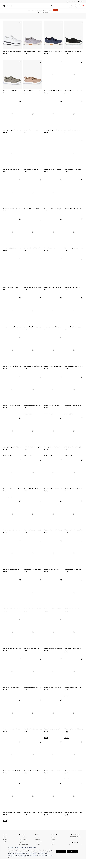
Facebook (53, 839)
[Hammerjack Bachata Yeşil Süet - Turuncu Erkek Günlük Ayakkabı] (12, 592)
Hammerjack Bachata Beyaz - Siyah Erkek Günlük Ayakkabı (53, 609)
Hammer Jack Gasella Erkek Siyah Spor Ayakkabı (53, 447)
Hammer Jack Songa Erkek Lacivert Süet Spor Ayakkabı (12, 405)
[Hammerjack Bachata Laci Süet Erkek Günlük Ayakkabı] (12, 632)
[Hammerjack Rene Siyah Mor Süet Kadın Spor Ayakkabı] (12, 754)
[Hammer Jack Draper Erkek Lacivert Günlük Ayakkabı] (12, 114)
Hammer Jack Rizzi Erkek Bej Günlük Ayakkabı (33, 90)
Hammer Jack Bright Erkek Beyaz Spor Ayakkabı (12, 447)
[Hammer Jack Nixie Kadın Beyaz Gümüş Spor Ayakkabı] (73, 192)
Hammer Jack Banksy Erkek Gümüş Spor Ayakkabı (12, 366)
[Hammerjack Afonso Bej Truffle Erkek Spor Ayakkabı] (53, 713)
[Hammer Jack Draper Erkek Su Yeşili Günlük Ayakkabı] (53, 114)
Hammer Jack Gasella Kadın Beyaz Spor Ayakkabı (74, 447)
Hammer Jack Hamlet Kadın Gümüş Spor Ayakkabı (33, 488)
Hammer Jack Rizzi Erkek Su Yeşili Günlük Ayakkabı (12, 90)
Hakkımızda (5, 837)
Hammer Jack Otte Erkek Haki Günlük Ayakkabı (12, 569)
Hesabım (74, 1)
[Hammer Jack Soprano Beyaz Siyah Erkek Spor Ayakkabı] (73, 553)
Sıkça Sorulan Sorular (23, 844)
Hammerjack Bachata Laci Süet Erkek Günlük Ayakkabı (12, 648)
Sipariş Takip (80, 1)
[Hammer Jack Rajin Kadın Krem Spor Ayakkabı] (73, 232)
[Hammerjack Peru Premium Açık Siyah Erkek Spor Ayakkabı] (73, 754)
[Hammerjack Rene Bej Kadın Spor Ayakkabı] (32, 754)
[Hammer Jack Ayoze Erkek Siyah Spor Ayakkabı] (12, 192)
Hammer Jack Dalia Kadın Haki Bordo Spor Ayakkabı (33, 287)
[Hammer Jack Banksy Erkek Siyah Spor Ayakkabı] (73, 350)
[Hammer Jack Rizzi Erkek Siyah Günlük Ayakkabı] (73, 35)
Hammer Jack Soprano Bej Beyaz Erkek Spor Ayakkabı (53, 569)
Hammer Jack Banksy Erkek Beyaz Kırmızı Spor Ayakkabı (33, 366)
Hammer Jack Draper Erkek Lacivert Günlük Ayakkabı (12, 130)
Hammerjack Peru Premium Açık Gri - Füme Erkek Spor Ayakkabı (53, 770)
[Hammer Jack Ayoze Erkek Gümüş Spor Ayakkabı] (73, 153)
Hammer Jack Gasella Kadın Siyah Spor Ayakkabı (12, 488)
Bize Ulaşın (5, 839)
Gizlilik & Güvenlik (22, 839)
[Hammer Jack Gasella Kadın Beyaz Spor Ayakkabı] (73, 431)
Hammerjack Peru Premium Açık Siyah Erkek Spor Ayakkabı (74, 770)
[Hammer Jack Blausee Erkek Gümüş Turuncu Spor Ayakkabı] (53, 472)
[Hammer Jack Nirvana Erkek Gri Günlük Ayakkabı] (12, 232)
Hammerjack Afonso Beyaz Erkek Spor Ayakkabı (74, 729)
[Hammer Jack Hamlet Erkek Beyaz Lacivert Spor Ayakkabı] (12, 310)
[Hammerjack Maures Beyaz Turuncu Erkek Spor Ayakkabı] (32, 713)
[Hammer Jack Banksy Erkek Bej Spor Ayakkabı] (53, 350)
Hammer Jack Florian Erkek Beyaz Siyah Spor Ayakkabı (33, 169)
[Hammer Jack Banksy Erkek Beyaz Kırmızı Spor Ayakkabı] (32, 350)
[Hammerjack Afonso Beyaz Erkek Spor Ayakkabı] (73, 713)
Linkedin (52, 842)
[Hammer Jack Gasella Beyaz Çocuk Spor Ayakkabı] (32, 389)
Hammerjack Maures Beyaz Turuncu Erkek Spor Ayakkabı (33, 729)
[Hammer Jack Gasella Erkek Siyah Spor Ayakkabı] (53, 431)
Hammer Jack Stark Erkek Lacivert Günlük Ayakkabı (74, 90)
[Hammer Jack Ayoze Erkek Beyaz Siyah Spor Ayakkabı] (53, 153)
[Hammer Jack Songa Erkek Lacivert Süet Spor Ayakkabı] (12, 389)
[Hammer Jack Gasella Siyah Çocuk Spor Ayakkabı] (53, 389)
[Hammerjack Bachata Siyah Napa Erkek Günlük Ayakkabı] (73, 592)
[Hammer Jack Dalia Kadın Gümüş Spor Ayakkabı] (53, 271)
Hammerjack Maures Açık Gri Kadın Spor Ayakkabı (74, 687)
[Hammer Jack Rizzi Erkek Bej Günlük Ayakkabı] (32, 74)
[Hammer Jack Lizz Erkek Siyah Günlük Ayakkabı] (53, 232)
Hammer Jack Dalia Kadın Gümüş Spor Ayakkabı (53, 287)
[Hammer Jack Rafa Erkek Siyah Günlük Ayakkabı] (73, 114)
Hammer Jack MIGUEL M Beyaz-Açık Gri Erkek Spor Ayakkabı (74, 648)
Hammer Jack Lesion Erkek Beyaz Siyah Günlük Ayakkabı (12, 51)
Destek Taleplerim (39, 842)
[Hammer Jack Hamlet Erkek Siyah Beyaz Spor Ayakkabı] (53, 310)
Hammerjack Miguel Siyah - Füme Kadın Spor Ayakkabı (53, 648)
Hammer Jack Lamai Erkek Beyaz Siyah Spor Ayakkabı (33, 687)
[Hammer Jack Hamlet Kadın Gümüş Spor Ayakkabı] (32, 472)
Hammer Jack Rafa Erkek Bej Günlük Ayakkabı (12, 169)
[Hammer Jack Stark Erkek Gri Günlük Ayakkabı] (53, 74)
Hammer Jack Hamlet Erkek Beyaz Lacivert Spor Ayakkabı (12, 327)
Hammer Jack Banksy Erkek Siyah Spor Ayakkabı (74, 366)
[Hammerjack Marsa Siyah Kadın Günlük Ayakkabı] (12, 796)
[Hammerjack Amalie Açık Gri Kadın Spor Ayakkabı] (32, 796)
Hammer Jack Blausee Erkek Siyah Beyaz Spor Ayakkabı (33, 530)
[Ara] (52, 6)
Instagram (53, 837)
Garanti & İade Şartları (23, 837)
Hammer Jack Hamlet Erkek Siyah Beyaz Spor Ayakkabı (53, 327)
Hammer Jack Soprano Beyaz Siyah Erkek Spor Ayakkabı (74, 569)
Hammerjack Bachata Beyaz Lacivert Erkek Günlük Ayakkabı (33, 609)
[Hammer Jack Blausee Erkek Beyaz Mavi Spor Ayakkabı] (73, 472)
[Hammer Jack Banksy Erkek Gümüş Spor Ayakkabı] (12, 350)
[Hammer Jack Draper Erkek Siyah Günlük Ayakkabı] (32, 114)
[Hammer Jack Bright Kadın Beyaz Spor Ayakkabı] (73, 389)
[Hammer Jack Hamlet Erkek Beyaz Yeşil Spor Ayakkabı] (73, 271)
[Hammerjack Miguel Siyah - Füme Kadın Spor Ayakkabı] (53, 632)
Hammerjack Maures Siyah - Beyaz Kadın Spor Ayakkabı (12, 729)
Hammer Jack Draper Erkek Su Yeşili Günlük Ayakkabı (53, 130)
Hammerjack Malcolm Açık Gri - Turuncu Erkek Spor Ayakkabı (53, 687)
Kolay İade (68, 1)
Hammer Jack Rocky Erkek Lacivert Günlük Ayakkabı (53, 51)
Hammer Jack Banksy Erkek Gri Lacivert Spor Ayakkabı (74, 327)
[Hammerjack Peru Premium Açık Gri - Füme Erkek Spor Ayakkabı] (53, 754)
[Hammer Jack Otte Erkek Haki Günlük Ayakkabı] (12, 553)
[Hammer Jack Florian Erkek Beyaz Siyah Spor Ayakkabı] (32, 153)
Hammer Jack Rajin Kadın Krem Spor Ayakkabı (74, 248)
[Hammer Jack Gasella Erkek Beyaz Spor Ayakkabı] (32, 431)
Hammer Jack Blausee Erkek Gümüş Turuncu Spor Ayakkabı (53, 488)
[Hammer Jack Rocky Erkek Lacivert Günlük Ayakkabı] (53, 35)
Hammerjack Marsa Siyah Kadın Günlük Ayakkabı (12, 812)
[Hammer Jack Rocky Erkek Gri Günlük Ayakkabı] (32, 35)
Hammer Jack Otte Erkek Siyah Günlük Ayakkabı (74, 530)
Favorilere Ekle (20, 22)
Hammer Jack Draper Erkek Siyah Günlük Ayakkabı (33, 130)
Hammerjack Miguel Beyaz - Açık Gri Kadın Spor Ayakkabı (33, 648)
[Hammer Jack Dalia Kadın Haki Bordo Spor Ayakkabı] (32, 271)
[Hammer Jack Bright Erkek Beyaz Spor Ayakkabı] (12, 431)
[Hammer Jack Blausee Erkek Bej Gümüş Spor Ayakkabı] (12, 514)
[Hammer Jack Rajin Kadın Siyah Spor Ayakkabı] (12, 271)
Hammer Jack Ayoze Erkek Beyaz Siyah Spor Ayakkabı (53, 169)
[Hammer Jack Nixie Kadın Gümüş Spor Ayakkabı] (53, 192)
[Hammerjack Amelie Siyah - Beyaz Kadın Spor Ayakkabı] (73, 796)
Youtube (52, 844)
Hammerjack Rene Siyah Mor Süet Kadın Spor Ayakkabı (12, 770)
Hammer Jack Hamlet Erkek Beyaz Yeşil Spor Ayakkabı (74, 287)
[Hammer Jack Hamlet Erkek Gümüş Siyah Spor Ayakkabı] (32, 310)
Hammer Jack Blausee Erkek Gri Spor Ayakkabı (53, 530)
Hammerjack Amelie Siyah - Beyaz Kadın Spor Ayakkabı (74, 812)
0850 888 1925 (75, 837)
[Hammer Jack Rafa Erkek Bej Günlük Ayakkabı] (12, 153)
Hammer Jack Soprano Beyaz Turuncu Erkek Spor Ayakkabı (33, 569)
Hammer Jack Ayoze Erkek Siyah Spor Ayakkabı (12, 208)
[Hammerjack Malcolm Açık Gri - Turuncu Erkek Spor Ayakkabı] (53, 671)
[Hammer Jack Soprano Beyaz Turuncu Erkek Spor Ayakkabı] (32, 553)
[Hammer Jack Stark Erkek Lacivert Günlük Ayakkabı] (73, 74)
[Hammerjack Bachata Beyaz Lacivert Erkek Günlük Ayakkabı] (32, 592)
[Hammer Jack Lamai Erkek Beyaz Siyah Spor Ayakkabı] (32, 671)
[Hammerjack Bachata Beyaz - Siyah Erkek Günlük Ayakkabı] (53, 592)
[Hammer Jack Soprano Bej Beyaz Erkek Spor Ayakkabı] (53, 553)
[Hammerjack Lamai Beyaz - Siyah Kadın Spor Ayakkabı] (12, 671)
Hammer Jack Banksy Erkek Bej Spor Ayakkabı (53, 366)
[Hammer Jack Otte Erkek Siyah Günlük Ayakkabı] (73, 514)
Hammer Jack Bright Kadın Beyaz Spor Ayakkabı (74, 405)
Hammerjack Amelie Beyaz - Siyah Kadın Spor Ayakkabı (53, 812)
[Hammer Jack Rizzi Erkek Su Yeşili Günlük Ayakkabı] (12, 74)
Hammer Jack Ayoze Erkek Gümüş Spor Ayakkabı (74, 169)
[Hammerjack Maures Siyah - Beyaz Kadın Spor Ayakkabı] (12, 713)
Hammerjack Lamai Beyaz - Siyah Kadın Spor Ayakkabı (12, 687)
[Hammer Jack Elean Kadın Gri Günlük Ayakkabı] (32, 192)
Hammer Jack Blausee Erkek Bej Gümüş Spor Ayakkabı (12, 530)
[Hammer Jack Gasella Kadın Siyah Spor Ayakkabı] (12, 472)
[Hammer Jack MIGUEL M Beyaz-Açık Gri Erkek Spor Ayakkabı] (73, 632)
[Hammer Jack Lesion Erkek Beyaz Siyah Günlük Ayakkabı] (12, 35)
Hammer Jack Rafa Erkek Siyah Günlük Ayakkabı (74, 130)
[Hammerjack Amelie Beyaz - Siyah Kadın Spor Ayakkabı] (53, 796)
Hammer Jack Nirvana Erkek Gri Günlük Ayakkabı (12, 248)
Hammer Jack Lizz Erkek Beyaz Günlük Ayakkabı (33, 248)
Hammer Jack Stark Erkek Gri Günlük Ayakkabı (53, 90)
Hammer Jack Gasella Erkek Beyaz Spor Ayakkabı (33, 447)
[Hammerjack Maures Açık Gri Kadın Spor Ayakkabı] (73, 671)
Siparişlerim (37, 839)
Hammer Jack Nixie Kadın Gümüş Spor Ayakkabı (53, 208)
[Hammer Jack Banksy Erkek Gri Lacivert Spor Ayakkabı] (73, 310)
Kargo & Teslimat (22, 842)
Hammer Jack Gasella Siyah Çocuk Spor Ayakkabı (53, 405)
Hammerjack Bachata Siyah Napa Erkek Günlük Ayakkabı (74, 609)
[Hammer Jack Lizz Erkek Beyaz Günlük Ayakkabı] (32, 232)
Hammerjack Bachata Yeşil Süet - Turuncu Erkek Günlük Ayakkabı (12, 609)
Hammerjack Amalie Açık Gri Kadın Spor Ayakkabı (33, 812)
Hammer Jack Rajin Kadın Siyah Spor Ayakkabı (12, 287)
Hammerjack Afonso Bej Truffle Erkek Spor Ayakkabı (53, 729)
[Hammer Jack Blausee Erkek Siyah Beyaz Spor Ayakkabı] (32, 514)
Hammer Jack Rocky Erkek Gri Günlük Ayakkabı (33, 51)
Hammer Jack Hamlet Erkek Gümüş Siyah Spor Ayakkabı (33, 327)
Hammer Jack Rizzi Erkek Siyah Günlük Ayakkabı (74, 51)
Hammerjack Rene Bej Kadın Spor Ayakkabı (33, 770)
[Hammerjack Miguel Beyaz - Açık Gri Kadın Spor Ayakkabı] (32, 632)
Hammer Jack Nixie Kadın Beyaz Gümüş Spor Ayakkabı (74, 208)
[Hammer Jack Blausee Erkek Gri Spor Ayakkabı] (53, 514)
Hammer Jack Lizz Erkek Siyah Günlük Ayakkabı (53, 248)
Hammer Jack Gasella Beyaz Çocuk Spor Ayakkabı (33, 405)
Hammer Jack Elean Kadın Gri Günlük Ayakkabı (33, 208)
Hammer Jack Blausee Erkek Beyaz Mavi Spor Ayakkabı (74, 488)
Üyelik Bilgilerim (38, 844)
